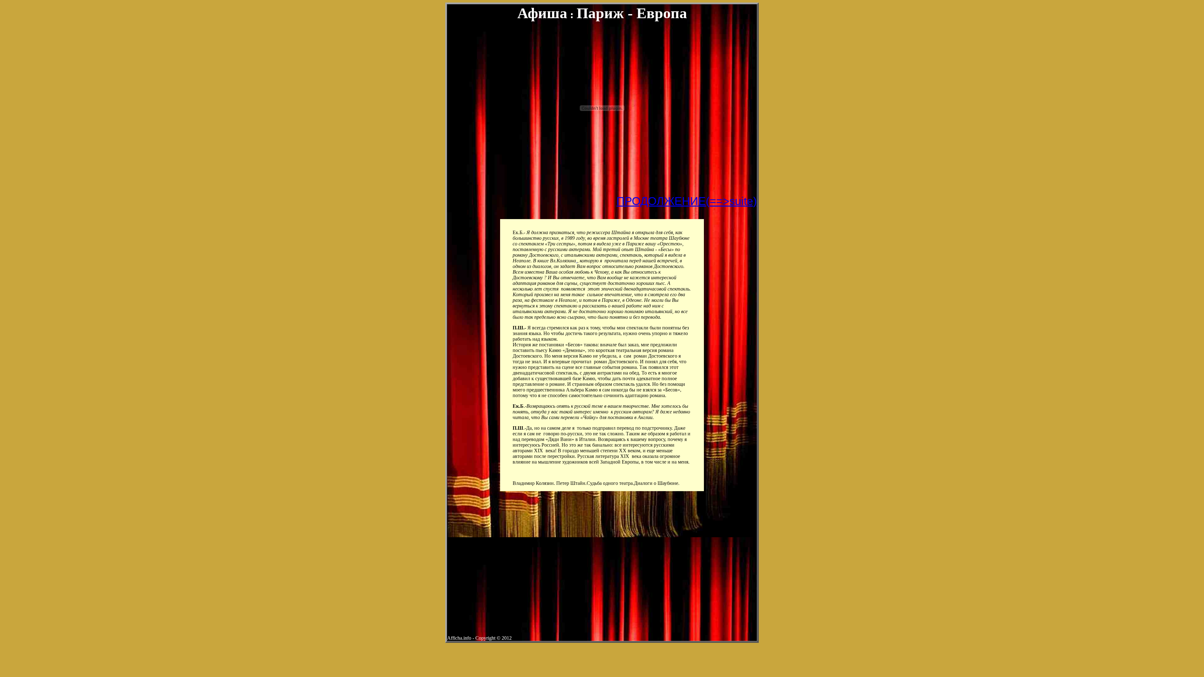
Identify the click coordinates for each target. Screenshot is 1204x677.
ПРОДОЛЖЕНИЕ (661, 201)
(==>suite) (731, 201)
